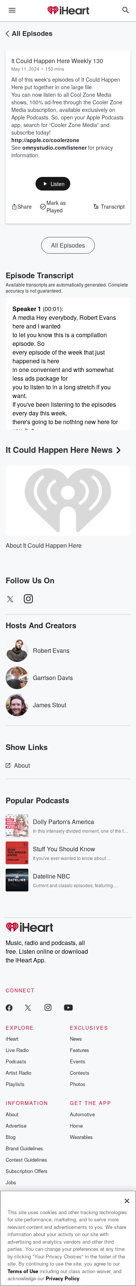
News (76, 1038)
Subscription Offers (27, 1170)
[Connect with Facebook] (9, 1007)
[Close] (127, 1201)
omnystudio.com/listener (54, 147)
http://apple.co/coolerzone (45, 140)
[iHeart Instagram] (48, 1007)
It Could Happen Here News (59, 449)
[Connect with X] (28, 1007)
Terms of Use (23, 1271)
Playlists (15, 1084)
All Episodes (32, 33)
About (22, 765)
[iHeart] (68, 11)
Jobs (11, 1182)
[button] (53, 184)
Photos (77, 1084)
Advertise (16, 1125)
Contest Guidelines (26, 1159)
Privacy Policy (62, 1278)
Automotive (82, 1114)
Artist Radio (18, 1072)
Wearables (81, 1136)
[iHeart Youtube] (68, 1007)
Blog (10, 1136)
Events (77, 1061)
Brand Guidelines (24, 1148)
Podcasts (16, 1061)
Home (76, 1125)
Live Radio (17, 1050)
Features (79, 1050)
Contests (80, 1072)
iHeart (12, 1038)
